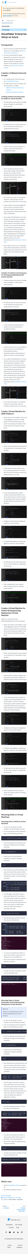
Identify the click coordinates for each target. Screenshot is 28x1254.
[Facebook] (6, 1232)
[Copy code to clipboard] (25, 838)
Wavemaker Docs (15, 1220)
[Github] (21, 1232)
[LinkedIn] (18, 1232)
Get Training (18, 1224)
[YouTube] (10, 1232)
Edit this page (7, 1195)
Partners (11, 1227)
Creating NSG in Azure (12, 81)
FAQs (17, 1227)
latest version (7, 15)
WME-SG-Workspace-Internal (14, 92)
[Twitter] (14, 1232)
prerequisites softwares (14, 1185)
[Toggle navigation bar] (3, 2)
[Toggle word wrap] (22, 838)
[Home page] (2, 20)
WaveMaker (9, 1224)
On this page (5, 30)
